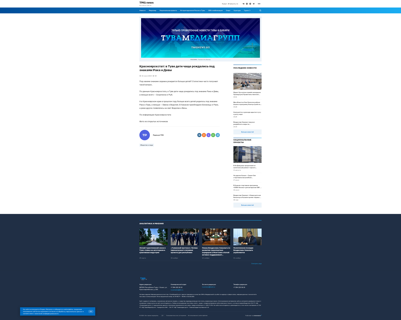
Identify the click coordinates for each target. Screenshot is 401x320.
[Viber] (208, 135)
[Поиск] (260, 10)
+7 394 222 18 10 (176, 287)
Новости (142, 10)
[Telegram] (218, 135)
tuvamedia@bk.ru (177, 290)
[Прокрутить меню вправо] (250, 10)
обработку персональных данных (70, 311)
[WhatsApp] (213, 135)
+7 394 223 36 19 (239, 287)
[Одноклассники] (204, 135)
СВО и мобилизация (215, 10)
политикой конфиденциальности (46, 313)
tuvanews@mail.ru (208, 287)
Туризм (246, 10)
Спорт (228, 10)
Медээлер (152, 10)
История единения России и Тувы (192, 10)
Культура (237, 10)
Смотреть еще (256, 263)
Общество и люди (146, 145)
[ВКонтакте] (199, 135)
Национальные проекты (168, 10)
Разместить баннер (204, 59)
